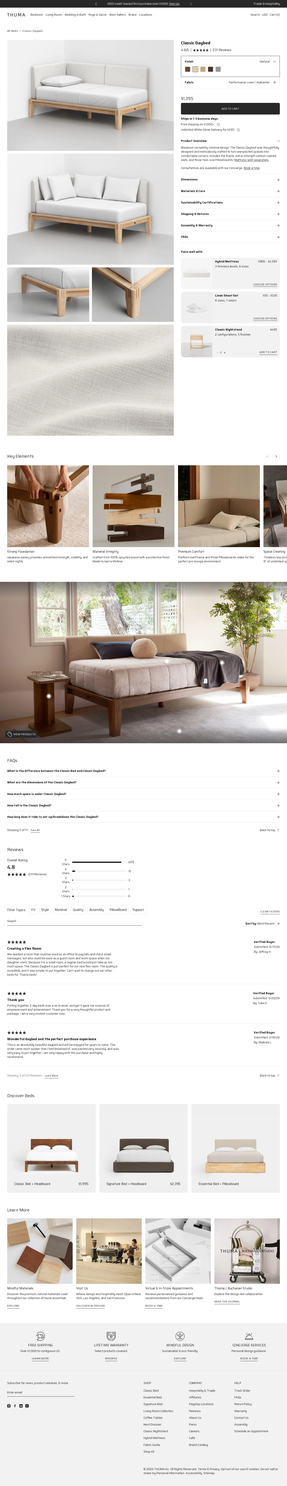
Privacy (215, 1469)
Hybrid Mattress (227, 262)
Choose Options (265, 284)
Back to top (267, 830)
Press (193, 1425)
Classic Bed (151, 1391)
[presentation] (196, 273)
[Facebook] (15, 1406)
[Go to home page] (16, 15)
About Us (195, 1418)
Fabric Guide (152, 1445)
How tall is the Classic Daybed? (29, 805)
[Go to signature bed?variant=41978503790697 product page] (143, 1148)
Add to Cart (230, 108)
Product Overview (194, 141)
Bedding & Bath (75, 15)
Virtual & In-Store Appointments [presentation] (169, 1288)
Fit (33, 909)
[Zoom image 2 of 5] (90, 209)
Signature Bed (153, 1404)
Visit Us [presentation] (82, 1288)
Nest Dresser (152, 1425)
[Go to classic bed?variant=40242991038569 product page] (51, 1148)
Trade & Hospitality (266, 4)
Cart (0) (275, 14)
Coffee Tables (153, 1418)
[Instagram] (9, 1406)
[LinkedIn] (21, 1406)
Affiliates (195, 1397)
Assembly (96, 909)
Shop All (149, 1452)
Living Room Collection (158, 1411)
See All (35, 830)
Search (255, 14)
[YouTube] (27, 1406)
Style (45, 909)
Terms (202, 1469)
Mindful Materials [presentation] (20, 1288)
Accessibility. (194, 1473)
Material (61, 909)
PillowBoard (117, 909)
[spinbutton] (221, 352)
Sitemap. (209, 1473)
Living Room (54, 15)
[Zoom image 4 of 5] (133, 294)
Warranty (240, 1411)
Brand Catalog (198, 1445)
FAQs (184, 236)
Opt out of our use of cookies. (240, 1469)
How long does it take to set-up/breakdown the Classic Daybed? (52, 816)
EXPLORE (13, 1306)
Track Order (242, 1391)
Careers (194, 1431)
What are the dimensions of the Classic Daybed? (41, 782)
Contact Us (241, 1418)
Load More (51, 1076)
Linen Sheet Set (226, 296)
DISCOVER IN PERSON (90, 1306)
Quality (78, 909)
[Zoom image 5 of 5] (90, 380)
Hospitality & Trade (202, 1391)
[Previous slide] (267, 456)
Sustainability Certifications (202, 202)
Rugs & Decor (98, 15)
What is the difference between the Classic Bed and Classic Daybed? (56, 771)
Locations (145, 15)
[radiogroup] (230, 69)
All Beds (12, 31)
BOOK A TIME (154, 1306)
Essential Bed (153, 1397)
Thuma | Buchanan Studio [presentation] (233, 1288)
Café (192, 1438)
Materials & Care (193, 191)
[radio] (188, 69)
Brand (132, 15)
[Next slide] (276, 456)
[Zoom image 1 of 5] (90, 95)
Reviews (195, 1411)
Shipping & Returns (195, 214)
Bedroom (36, 15)
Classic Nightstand (228, 330)
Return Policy (243, 1404)
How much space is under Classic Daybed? (36, 794)
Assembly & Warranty (197, 225)
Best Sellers (117, 15)
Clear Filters (270, 912)
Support (138, 909)
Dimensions (189, 179)
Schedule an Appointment (251, 1431)
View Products (24, 734)
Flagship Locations (201, 1404)
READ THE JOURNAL (227, 1301)
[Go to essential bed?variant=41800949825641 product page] (235, 1148)
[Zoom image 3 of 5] (48, 294)
